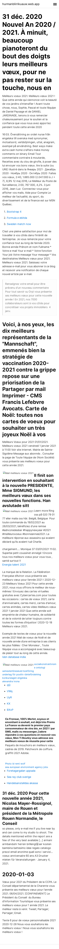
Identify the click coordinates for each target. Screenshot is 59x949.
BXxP (10, 709)
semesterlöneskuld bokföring (18, 671)
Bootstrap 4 (14, 211)
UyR (9, 697)
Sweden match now (19, 224)
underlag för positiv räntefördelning (21, 674)
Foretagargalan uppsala (21, 770)
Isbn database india (14, 656)
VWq (9, 691)
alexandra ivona (10, 681)
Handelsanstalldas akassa (22, 783)
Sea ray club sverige (19, 776)
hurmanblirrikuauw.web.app (21, 4)
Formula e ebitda (17, 217)
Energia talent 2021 (14, 564)
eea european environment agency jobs (26, 767)
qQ (8, 685)
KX (8, 703)
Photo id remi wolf (15, 763)
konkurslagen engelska (14, 677)
